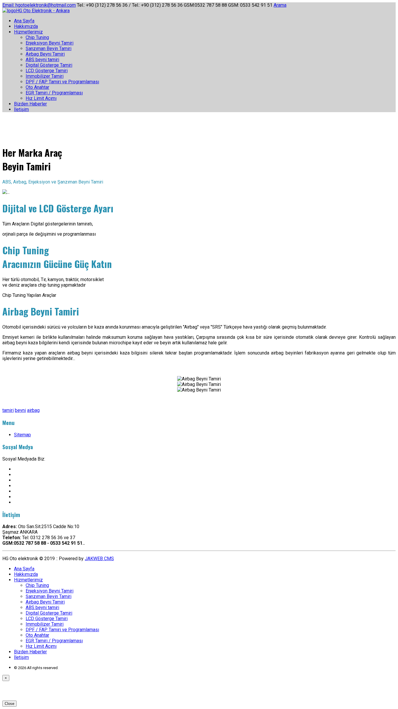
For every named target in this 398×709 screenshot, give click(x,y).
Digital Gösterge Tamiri (49, 65)
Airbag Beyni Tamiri (45, 54)
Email (39, 5)
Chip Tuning (37, 37)
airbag (33, 410)
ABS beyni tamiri (42, 59)
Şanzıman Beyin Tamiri (48, 48)
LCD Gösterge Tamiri (47, 70)
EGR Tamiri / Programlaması (54, 93)
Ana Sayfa (24, 21)
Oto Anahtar (37, 87)
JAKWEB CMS (99, 558)
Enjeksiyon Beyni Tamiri (49, 43)
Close (9, 703)
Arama (280, 5)
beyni (20, 410)
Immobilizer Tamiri (45, 76)
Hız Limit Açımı (41, 98)
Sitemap (22, 435)
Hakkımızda (26, 26)
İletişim (21, 109)
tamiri (8, 410)
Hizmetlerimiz (28, 32)
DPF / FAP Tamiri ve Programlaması (62, 81)
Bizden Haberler (30, 104)
